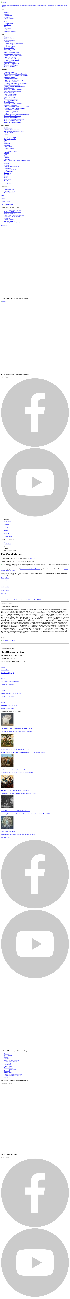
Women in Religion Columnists (12, 122)
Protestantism (7, 168)
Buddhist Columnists (9, 72)
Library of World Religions (11, 129)
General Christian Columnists (12, 85)
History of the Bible (9, 213)
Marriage (6, 524)
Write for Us (7, 1064)
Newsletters (4, 225)
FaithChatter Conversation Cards (13, 223)
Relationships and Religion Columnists (14, 108)
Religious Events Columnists (12, 113)
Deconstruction (8, 536)
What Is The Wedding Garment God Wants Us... (14, 770)
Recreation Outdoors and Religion (13, 52)
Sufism (6, 177)
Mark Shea (32, 558)
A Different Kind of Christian (12, 216)
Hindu (35, 5)
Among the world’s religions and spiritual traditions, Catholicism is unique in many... (23, 752)
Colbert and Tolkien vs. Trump (9, 705)
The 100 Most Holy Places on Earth (13, 131)
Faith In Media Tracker (7, 204)
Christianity (7, 145)
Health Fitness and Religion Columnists (14, 86)
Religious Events (8, 45)
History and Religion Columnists (13, 89)
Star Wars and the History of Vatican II (30, 569)
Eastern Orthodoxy (9, 148)
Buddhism (7, 143)
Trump (6, 530)
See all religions (8, 184)
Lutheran (6, 157)
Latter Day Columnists (10, 95)
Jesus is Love (7, 218)
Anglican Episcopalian (10, 139)
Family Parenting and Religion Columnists (15, 83)
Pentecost (6, 533)
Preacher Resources (9, 191)
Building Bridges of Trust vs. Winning (11, 693)
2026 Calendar (8, 128)
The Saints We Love (9, 221)
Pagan (5, 29)
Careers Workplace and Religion (13, 55)
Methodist (6, 159)
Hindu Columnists (9, 88)
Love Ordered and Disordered (9, 831)
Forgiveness (7, 521)
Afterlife (6, 527)
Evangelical (21, 5)
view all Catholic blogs (7, 837)
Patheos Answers (8, 132)
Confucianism (8, 146)
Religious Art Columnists (11, 111)
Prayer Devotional (9, 219)
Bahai (5, 140)
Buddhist (3, 5)
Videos (6, 136)
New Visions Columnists (11, 99)
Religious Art (7, 41)
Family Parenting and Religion (12, 58)
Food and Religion (9, 38)
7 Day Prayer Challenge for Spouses (14, 215)
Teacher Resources (9, 192)
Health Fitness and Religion (11, 60)
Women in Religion (9, 51)
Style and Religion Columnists (12, 117)
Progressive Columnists (10, 105)
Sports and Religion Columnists (12, 116)
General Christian (29, 5)
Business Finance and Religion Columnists (15, 74)
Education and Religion (10, 57)
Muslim (51, 5)
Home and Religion (9, 62)
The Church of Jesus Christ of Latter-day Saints (17, 160)
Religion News (8, 37)
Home (5, 542)
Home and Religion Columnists (12, 91)
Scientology (7, 173)
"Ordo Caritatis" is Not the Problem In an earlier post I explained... (19, 834)
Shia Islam (7, 174)
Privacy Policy (8, 1066)
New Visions (57, 5)
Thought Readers (5, 201)
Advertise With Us (9, 1063)
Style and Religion (9, 48)
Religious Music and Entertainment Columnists (16, 114)
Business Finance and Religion (12, 54)
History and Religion (9, 46)
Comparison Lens (9, 189)
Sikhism (6, 176)
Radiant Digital (8, 1072)
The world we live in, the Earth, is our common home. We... (17, 731)
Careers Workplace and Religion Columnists (16, 75)
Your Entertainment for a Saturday (10, 681)
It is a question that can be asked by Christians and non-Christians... (19, 793)
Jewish (39, 5)
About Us (6, 1054)
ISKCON (6, 153)
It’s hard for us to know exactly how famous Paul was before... (17, 772)
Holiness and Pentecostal (11, 151)
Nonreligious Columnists (11, 100)
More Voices (7, 25)
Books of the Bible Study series (12, 212)
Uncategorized (5, 578)
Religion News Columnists (11, 109)
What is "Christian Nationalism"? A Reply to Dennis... (15, 811)
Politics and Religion (9, 49)
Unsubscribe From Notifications (12, 1075)
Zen (5, 182)
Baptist (6, 142)
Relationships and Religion (11, 63)
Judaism (6, 156)
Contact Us (7, 1071)
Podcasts (6, 134)
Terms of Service (8, 1068)
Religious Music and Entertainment (13, 43)
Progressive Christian (10, 31)
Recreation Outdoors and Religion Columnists (16, 106)
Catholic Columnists (9, 77)
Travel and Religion (9, 66)
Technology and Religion (11, 65)
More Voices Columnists (10, 94)
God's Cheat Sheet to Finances (12, 210)
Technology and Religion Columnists (14, 119)
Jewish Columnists (9, 92)
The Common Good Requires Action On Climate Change (16, 728)
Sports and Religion (9, 40)
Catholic (8, 5)
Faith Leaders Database (10, 137)
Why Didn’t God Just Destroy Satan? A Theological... (15, 790)
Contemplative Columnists (11, 78)
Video (2, 195)
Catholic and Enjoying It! (7, 673)
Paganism (6, 165)
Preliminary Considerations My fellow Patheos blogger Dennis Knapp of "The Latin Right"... (26, 814)
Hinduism (6, 149)
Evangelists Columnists (10, 81)
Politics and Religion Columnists (13, 103)
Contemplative (14, 5)
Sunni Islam (7, 179)
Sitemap (6, 1077)
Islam (5, 154)
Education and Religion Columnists (13, 80)
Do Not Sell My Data (10, 1069)
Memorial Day (5, 670)
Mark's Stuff (7, 544)
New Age (6, 163)
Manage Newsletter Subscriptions (13, 1074)
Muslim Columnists (9, 97)
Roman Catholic (8, 171)
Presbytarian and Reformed (11, 166)
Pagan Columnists (9, 102)
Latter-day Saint (45, 5)
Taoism (6, 180)
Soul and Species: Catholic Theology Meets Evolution (15, 749)
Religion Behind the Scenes (11, 170)
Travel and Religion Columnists (12, 120)
